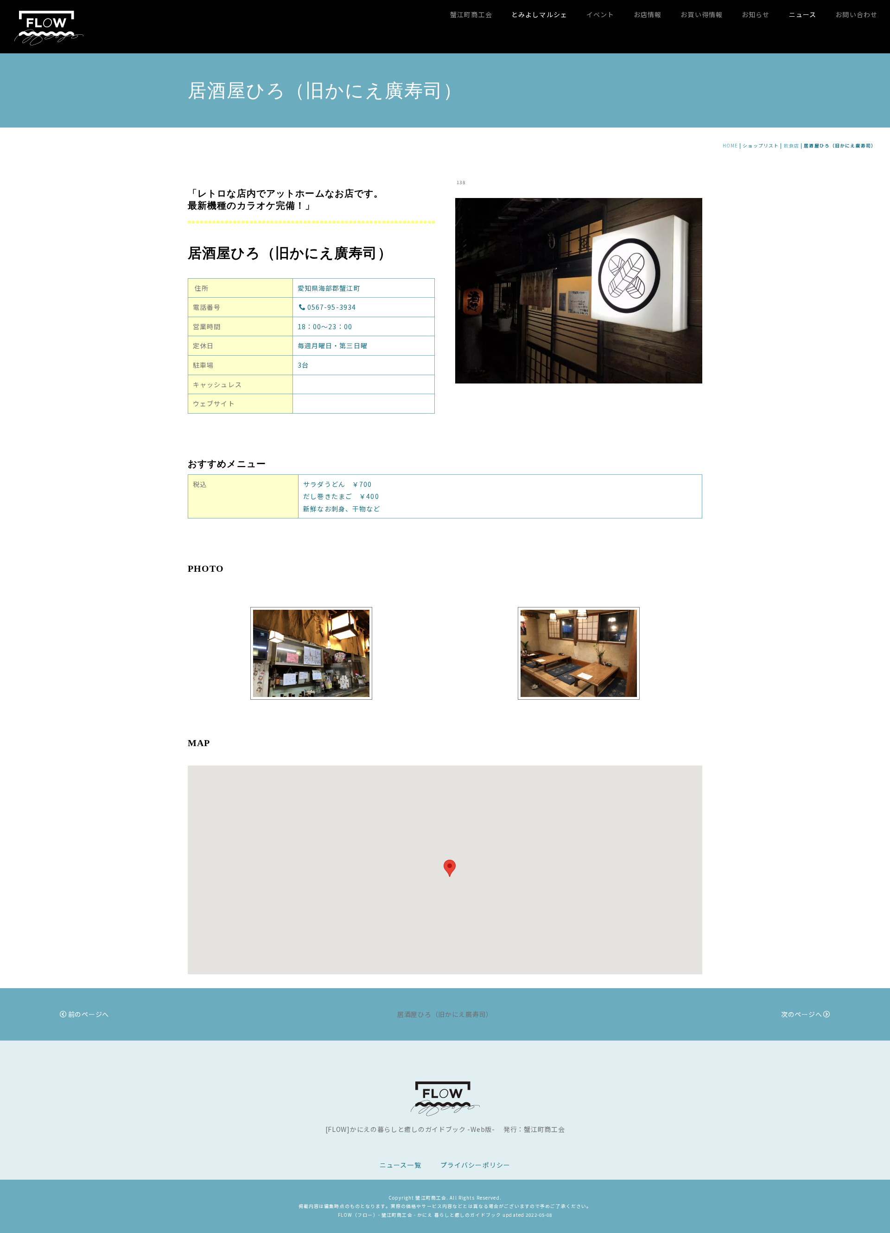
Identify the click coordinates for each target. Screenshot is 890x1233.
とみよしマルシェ (539, 14)
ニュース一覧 (400, 1164)
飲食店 (791, 145)
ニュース (802, 14)
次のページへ (801, 1014)
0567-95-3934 (331, 307)
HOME (730, 145)
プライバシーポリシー (475, 1164)
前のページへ (88, 1014)
